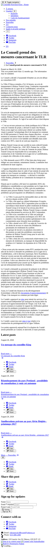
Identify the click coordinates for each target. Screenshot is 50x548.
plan (22, 299)
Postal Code (5, 507)
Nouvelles (10, 63)
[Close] (3, 457)
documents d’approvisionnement (33, 293)
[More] (15, 11)
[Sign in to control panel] (11, 541)
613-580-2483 (15, 535)
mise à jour (26, 321)
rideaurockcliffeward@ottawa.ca (22, 533)
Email (7, 504)
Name (3, 502)
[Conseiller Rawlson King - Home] (15, 5)
